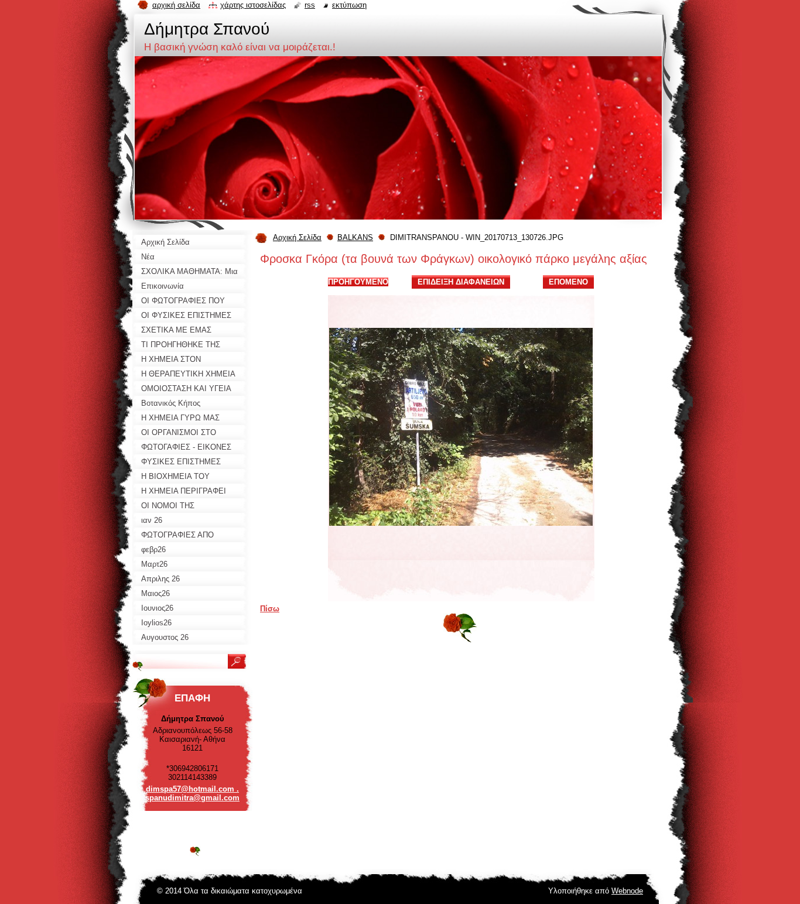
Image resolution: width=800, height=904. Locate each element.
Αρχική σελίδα (176, 5)
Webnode (627, 890)
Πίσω (269, 608)
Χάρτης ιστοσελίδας (253, 5)
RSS (310, 5)
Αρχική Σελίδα (297, 237)
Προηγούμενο (358, 282)
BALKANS (355, 237)
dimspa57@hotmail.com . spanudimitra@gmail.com (192, 793)
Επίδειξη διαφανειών (461, 282)
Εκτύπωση (349, 5)
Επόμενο (568, 282)
